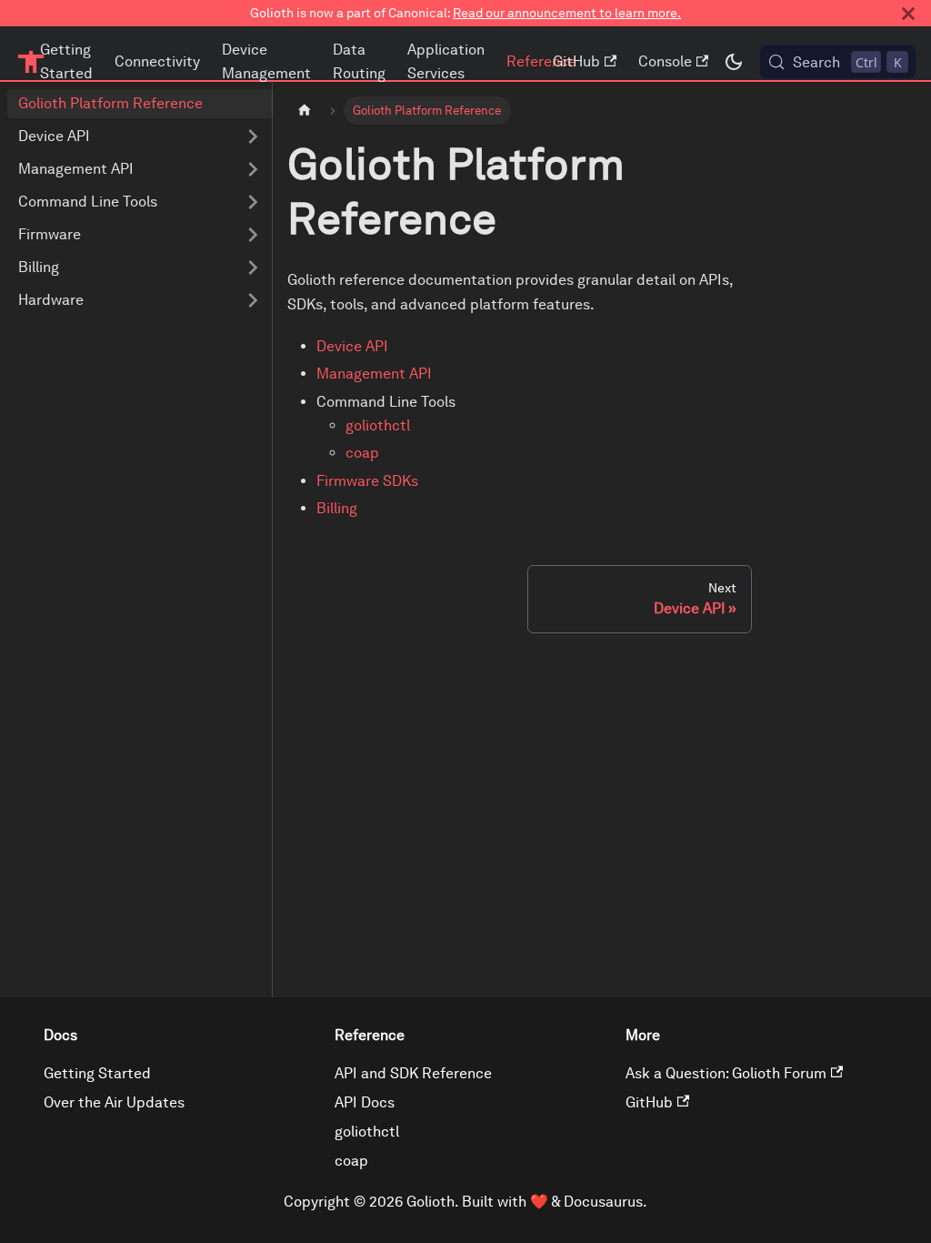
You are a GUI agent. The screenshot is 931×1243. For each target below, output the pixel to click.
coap (362, 452)
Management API (374, 373)
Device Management (266, 61)
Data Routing (359, 61)
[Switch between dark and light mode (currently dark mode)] (733, 61)
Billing (336, 508)
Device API (352, 346)
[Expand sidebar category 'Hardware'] (253, 300)
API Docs (365, 1102)
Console (665, 61)
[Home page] (304, 110)
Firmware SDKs (367, 481)
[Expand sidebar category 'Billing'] (253, 267)
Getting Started (66, 61)
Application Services (446, 61)
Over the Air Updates (114, 1102)
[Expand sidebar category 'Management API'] (253, 169)
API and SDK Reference (413, 1073)
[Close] (908, 13)
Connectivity (157, 61)
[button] (140, 202)
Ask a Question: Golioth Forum (726, 1073)
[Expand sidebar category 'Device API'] (253, 136)
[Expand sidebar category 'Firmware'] (253, 234)
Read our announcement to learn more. (567, 12)
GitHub (576, 61)
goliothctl (377, 425)
